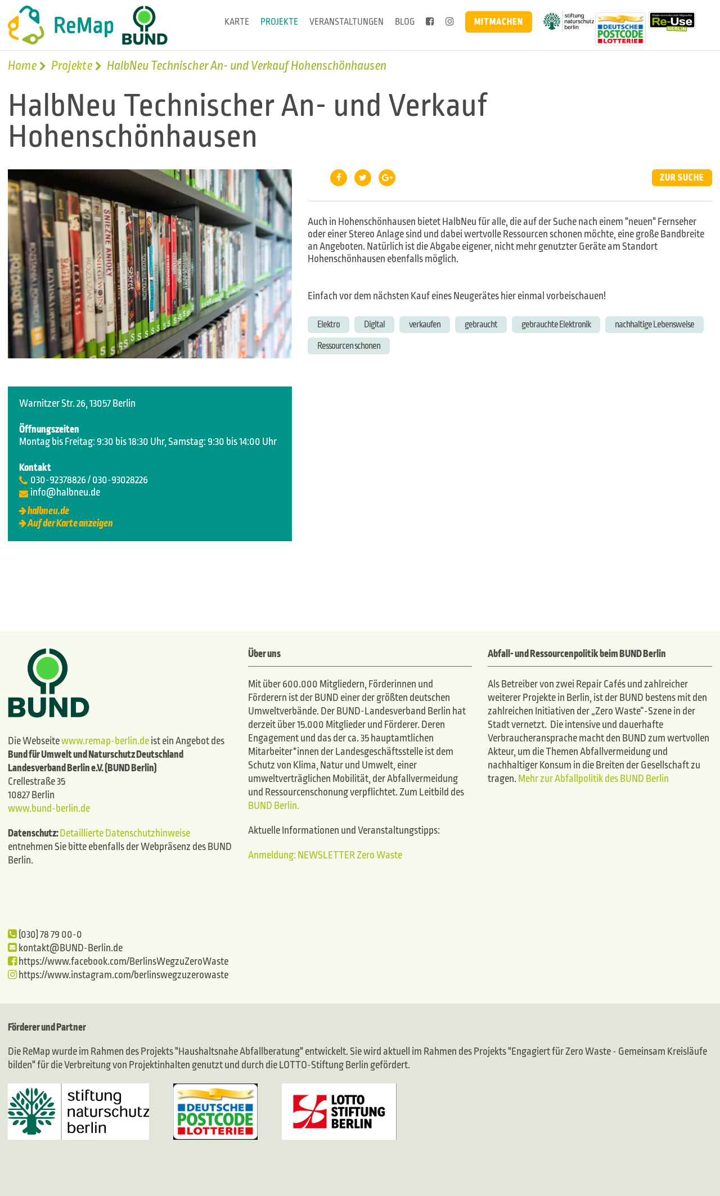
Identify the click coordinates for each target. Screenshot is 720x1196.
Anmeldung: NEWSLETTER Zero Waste (325, 855)
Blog (405, 21)
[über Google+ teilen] (387, 177)
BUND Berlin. (273, 806)
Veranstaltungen (346, 21)
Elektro (328, 324)
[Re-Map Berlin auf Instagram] (450, 22)
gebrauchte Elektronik (556, 324)
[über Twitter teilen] (362, 177)
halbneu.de (48, 511)
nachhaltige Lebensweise (654, 324)
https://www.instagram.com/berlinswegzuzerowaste (122, 975)
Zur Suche (682, 177)
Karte (236, 21)
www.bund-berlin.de (49, 808)
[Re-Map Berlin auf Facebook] (430, 22)
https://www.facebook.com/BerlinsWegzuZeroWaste (122, 961)
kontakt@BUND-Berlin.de (70, 948)
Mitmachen (498, 21)
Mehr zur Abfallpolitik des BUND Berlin (592, 779)
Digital (374, 324)
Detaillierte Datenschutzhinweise (125, 833)
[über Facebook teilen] (338, 177)
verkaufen (424, 324)
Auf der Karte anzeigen (70, 523)
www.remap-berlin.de (105, 741)
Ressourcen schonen (348, 345)
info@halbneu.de (65, 492)
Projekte (279, 21)
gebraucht (481, 324)
